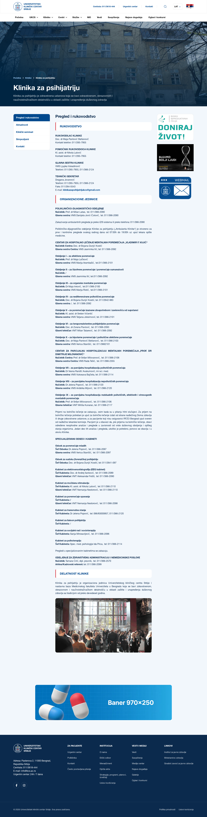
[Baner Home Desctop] (103, 719)
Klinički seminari (24, 132)
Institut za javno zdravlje (175, 752)
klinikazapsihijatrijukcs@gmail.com (81, 189)
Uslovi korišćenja (107, 783)
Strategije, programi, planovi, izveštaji (113, 776)
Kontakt (149, 6)
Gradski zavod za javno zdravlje (178, 763)
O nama (103, 752)
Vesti (134, 752)
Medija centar (138, 763)
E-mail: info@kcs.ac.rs (24, 770)
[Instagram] (24, 785)
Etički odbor (105, 758)
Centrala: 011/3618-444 (104, 6)
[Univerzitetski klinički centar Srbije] (27, 748)
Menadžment (106, 763)
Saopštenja (137, 758)
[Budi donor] (175, 170)
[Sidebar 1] (175, 139)
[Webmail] (175, 200)
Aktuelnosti (22, 124)
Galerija (135, 775)
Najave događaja (139, 769)
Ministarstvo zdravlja (173, 758)
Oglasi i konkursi (139, 780)
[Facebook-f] (16, 785)
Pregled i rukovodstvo (27, 117)
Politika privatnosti (167, 809)
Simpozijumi (22, 139)
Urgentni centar (130, 6)
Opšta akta (105, 769)
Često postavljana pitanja (79, 769)
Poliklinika (71, 758)
